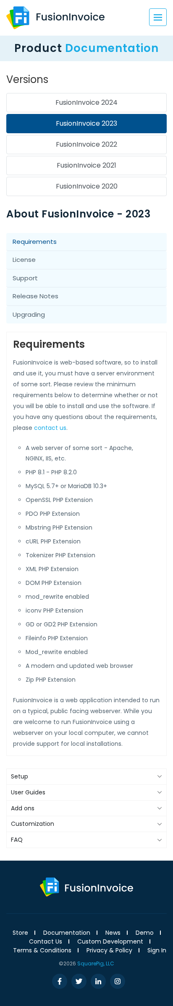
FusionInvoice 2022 (86, 144)
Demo (145, 932)
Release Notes (35, 296)
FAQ (17, 839)
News (113, 932)
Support (25, 278)
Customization (32, 824)
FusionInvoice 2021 (86, 165)
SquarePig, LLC (95, 963)
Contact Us (45, 941)
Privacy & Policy (109, 950)
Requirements (35, 241)
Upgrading (29, 314)
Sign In (156, 950)
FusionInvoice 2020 (87, 186)
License (24, 259)
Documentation (66, 932)
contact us (50, 428)
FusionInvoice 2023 (86, 123)
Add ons (22, 808)
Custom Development (110, 941)
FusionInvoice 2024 (86, 102)
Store (20, 932)
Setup (19, 776)
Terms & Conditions (42, 950)
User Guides (28, 792)
